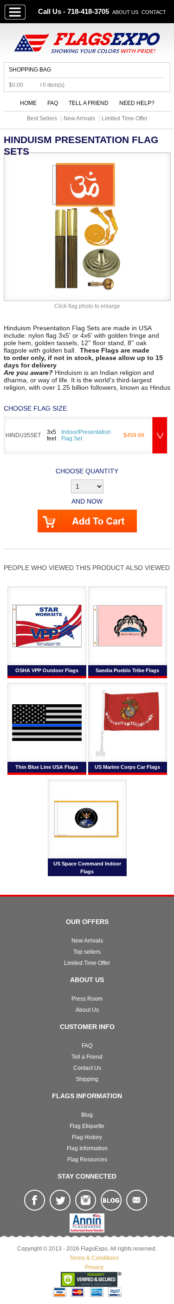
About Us (125, 12)
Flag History (87, 1137)
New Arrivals (87, 940)
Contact (154, 12)
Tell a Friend (89, 103)
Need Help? (137, 103)
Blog (87, 1115)
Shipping (87, 1079)
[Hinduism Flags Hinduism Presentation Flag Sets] (87, 226)
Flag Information (87, 1148)
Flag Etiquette (87, 1126)
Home (28, 103)
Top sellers (87, 952)
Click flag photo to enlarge (87, 306)
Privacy (94, 1267)
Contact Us (87, 1068)
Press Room (87, 999)
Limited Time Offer (87, 963)
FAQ (52, 103)
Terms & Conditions (94, 1258)
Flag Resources (87, 1159)
